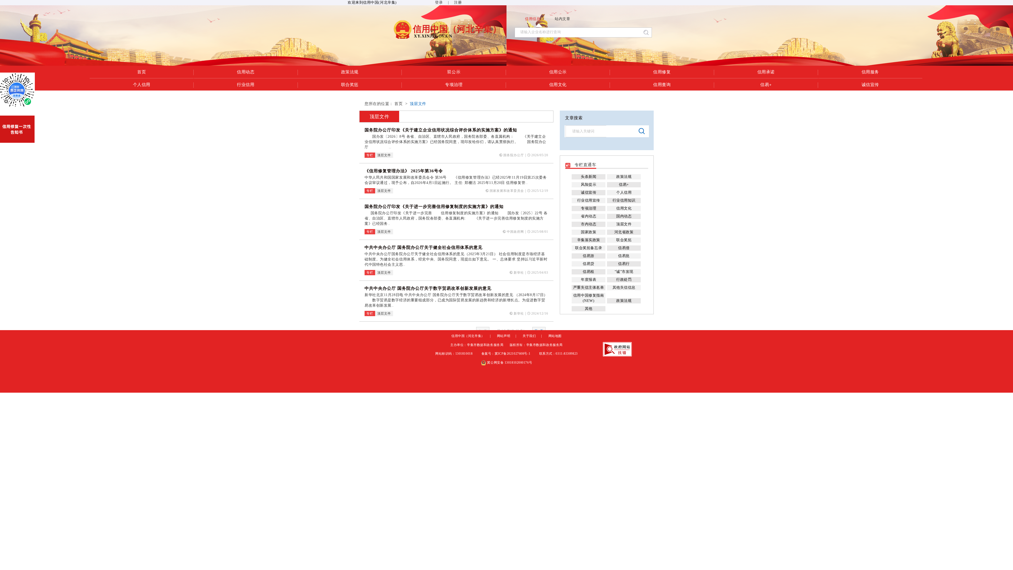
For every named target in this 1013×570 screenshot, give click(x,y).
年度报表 (588, 280)
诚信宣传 (870, 84)
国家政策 (588, 232)
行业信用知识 (624, 200)
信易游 (588, 256)
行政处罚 (624, 280)
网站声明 (503, 336)
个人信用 (141, 84)
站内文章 (562, 19)
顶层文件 (418, 104)
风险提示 (588, 185)
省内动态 (588, 216)
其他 (588, 309)
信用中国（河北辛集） (468, 336)
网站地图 (555, 336)
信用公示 (558, 71)
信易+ (766, 84)
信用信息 (532, 19)
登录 (439, 2)
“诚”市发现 (624, 272)
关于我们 (529, 336)
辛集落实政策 (588, 240)
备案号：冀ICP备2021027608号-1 (506, 353)
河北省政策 (624, 232)
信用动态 (245, 71)
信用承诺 (766, 71)
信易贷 (588, 264)
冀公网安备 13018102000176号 (509, 362)
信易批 (624, 256)
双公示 (453, 71)
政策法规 (350, 71)
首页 (141, 71)
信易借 (624, 248)
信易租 (588, 272)
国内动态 (624, 216)
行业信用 (245, 84)
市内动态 (588, 224)
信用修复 (662, 71)
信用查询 (662, 84)
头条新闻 (588, 177)
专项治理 (453, 84)
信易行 (624, 264)
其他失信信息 (624, 287)
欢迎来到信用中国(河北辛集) (372, 2)
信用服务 (870, 71)
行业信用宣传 (588, 200)
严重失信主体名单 (588, 287)
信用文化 (558, 84)
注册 (458, 2)
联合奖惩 (350, 84)
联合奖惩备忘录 (588, 248)
